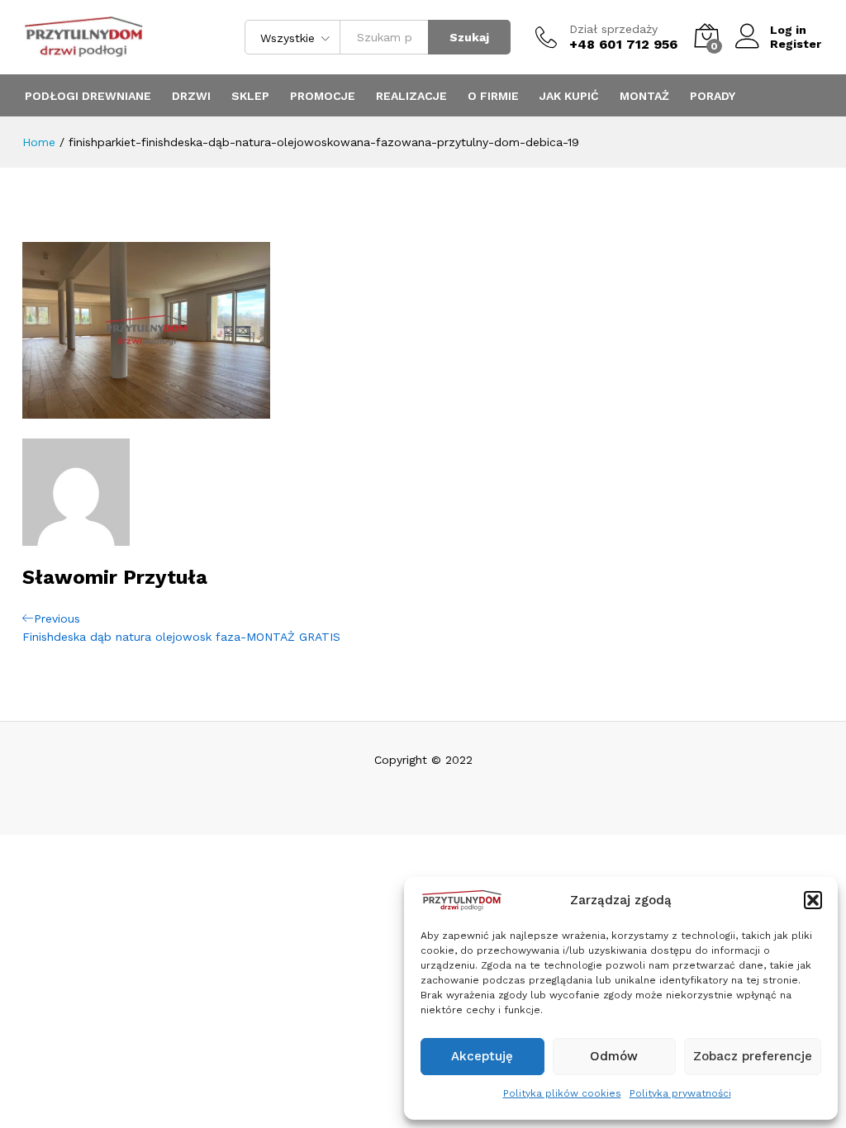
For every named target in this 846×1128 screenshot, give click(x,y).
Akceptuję (482, 1056)
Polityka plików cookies (562, 1093)
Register (795, 43)
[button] (813, 900)
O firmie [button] (493, 96)
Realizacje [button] (411, 96)
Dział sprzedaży (613, 29)
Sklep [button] (250, 96)
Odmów (614, 1056)
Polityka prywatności (680, 1093)
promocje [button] (322, 96)
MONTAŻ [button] (644, 96)
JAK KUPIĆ (569, 96)
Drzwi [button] (191, 96)
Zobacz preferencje (752, 1056)
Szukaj (469, 37)
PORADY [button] (712, 96)
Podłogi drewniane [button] (88, 96)
